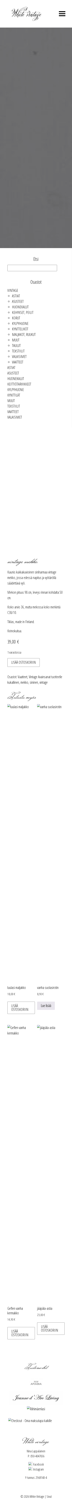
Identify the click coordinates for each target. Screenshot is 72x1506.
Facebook (38, 1464)
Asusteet (18, 301)
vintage (44, 682)
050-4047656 (37, 1456)
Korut (16, 317)
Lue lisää (46, 1005)
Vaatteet (17, 362)
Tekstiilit (18, 351)
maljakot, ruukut (24, 334)
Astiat (16, 295)
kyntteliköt (20, 329)
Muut (15, 340)
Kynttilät (13, 395)
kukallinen (13, 682)
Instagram (38, 1469)
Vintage (12, 290)
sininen (34, 682)
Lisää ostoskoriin (23, 662)
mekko (24, 682)
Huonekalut (20, 306)
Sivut (49, 1496)
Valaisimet (19, 356)
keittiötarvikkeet (19, 384)
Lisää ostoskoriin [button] (19, 1007)
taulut (16, 345)
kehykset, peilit (22, 312)
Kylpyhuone (20, 323)
